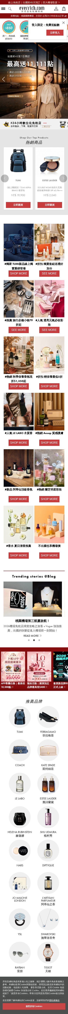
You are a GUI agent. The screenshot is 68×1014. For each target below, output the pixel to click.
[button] (3, 79)
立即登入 (55, 32)
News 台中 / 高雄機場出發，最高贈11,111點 (32, 2)
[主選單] (3, 9)
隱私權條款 (54, 1000)
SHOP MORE (18, 273)
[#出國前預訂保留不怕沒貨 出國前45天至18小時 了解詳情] (61, 126)
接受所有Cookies (34, 1006)
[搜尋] (10, 9)
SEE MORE (49, 273)
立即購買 (18, 204)
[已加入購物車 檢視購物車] (64, 9)
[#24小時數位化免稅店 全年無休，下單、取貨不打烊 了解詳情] (4, 126)
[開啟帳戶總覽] (56, 9)
